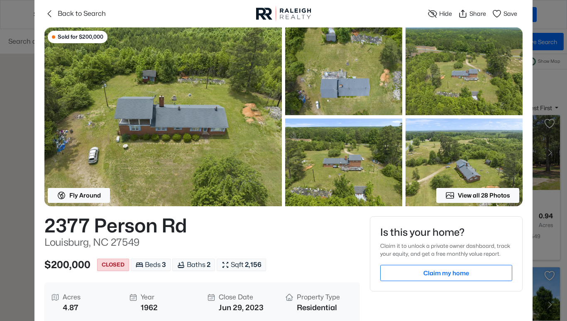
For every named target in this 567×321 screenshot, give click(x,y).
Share (477, 13)
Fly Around (85, 195)
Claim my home (446, 273)
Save (510, 13)
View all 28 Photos (484, 195)
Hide (445, 13)
